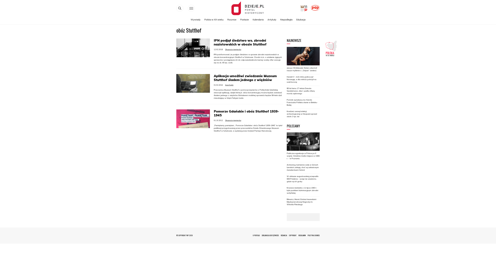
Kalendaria (258, 19)
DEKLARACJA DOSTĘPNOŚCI (270, 235)
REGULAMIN (302, 235)
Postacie (244, 19)
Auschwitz (229, 85)
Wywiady (195, 19)
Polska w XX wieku (213, 19)
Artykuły (272, 19)
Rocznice (231, 19)
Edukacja (300, 19)
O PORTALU (256, 235)
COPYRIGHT (293, 235)
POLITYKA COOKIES (314, 235)
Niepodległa (286, 19)
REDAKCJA (284, 235)
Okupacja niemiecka (233, 49)
